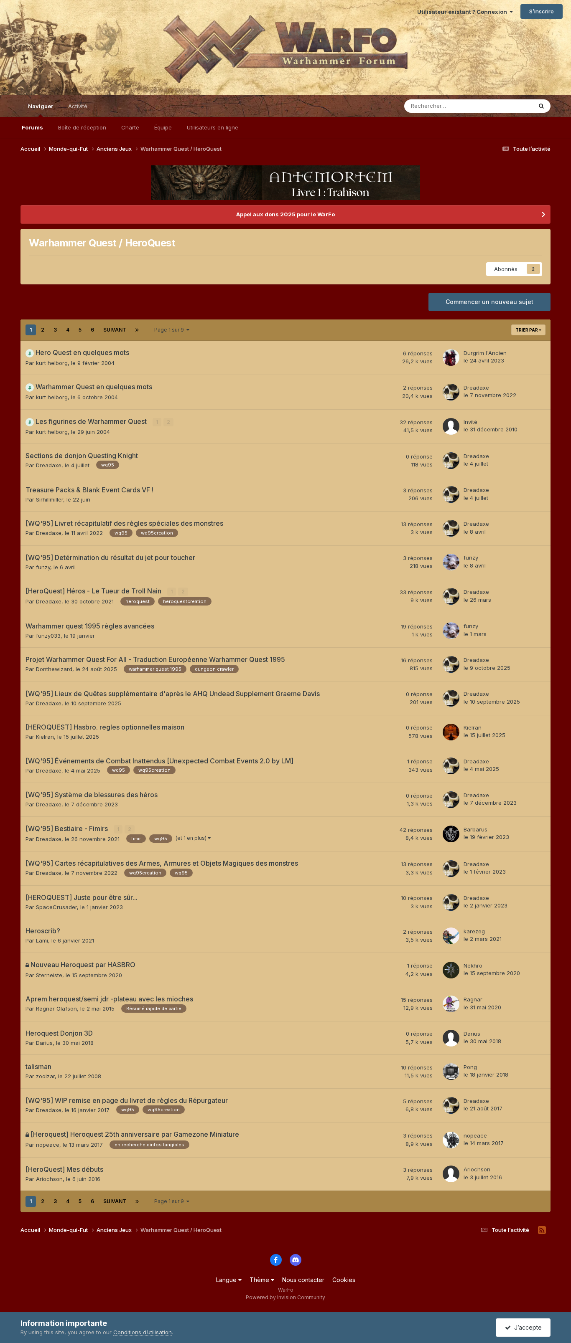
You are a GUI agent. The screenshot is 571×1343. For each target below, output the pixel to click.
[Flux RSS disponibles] (542, 1230)
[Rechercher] (541, 106)
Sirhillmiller (49, 499)
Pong (470, 1067)
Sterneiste (49, 975)
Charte (130, 127)
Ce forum (509, 106)
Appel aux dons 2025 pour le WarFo (285, 214)
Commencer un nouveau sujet (489, 301)
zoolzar (45, 1076)
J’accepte (526, 1327)
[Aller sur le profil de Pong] (451, 1071)
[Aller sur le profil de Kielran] (451, 732)
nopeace (47, 1144)
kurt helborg (52, 363)
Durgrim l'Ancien (485, 353)
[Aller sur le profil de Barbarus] (451, 834)
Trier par (527, 329)
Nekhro (473, 965)
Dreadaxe (476, 387)
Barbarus (475, 829)
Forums (32, 127)
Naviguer (40, 106)
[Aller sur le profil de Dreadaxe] (451, 392)
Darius (44, 1042)
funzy (43, 567)
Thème (260, 1279)
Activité (77, 106)
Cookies (343, 1279)
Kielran (45, 736)
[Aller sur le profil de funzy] (451, 562)
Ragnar (473, 999)
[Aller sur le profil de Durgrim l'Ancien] (451, 357)
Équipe (163, 127)
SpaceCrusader (56, 907)
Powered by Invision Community (285, 1297)
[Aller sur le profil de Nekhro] (451, 970)
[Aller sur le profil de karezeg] (451, 935)
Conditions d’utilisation (142, 1332)
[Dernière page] (137, 329)
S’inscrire (541, 11)
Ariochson (49, 1179)
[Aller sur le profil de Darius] (451, 1038)
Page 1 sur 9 (170, 330)
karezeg (474, 931)
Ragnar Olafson (56, 1008)
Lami (42, 940)
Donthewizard (54, 669)
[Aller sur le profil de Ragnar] (451, 1004)
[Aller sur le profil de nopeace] (451, 1140)
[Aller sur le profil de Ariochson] (451, 1174)
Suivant (114, 330)
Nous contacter (303, 1279)
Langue (227, 1279)
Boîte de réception (82, 127)
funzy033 (48, 635)
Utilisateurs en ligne (212, 127)
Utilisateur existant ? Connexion (463, 11)
